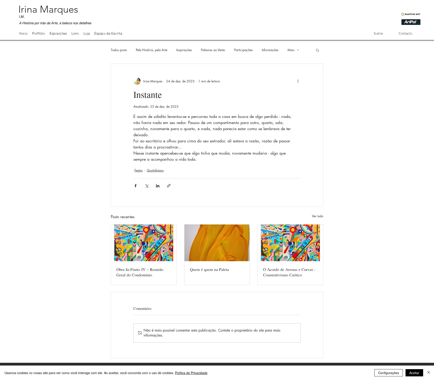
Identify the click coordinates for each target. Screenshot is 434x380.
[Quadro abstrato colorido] (290, 243)
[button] (317, 50)
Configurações (388, 372)
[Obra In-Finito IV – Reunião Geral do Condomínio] (143, 243)
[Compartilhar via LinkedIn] (158, 186)
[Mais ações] (298, 81)
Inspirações (184, 50)
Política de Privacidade (191, 372)
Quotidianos (155, 170)
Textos (138, 170)
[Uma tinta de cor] (217, 243)
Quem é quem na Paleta (209, 269)
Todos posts (119, 50)
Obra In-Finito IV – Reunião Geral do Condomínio (139, 272)
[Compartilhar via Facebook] (135, 186)
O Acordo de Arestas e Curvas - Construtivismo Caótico (289, 272)
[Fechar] (428, 372)
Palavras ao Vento (213, 50)
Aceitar (414, 372)
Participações (243, 50)
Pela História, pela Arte (151, 50)
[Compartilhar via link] (169, 186)
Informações (270, 50)
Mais (291, 50)
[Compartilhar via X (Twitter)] (146, 186)
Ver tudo (317, 216)
